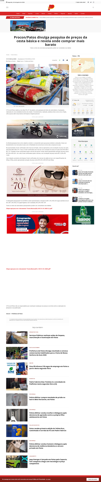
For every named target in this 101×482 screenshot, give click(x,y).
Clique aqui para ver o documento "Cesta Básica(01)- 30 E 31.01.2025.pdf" (28, 269)
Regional (63, 13)
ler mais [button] (48, 479)
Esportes (30, 13)
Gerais (18, 13)
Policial (49, 13)
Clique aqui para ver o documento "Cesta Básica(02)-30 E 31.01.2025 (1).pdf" (29, 208)
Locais (37, 13)
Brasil (23, 13)
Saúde (76, 13)
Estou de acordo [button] (93, 479)
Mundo (43, 13)
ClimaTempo (91, 101)
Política (56, 13)
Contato (83, 13)
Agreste (70, 13)
